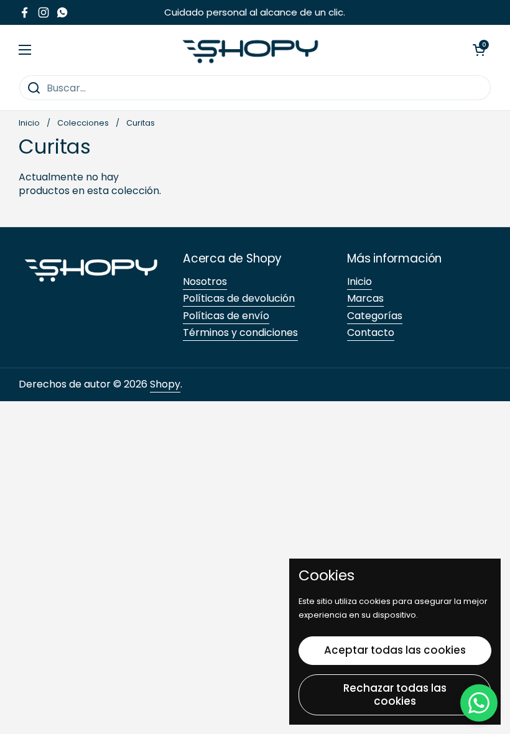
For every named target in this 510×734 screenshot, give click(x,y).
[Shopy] (252, 49)
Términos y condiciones (240, 332)
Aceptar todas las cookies (395, 650)
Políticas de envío (226, 316)
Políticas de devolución (239, 298)
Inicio (29, 123)
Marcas (365, 298)
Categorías (374, 316)
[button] (478, 49)
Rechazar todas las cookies (395, 694)
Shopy (165, 384)
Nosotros (205, 281)
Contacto (370, 332)
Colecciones (83, 123)
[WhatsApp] (479, 703)
